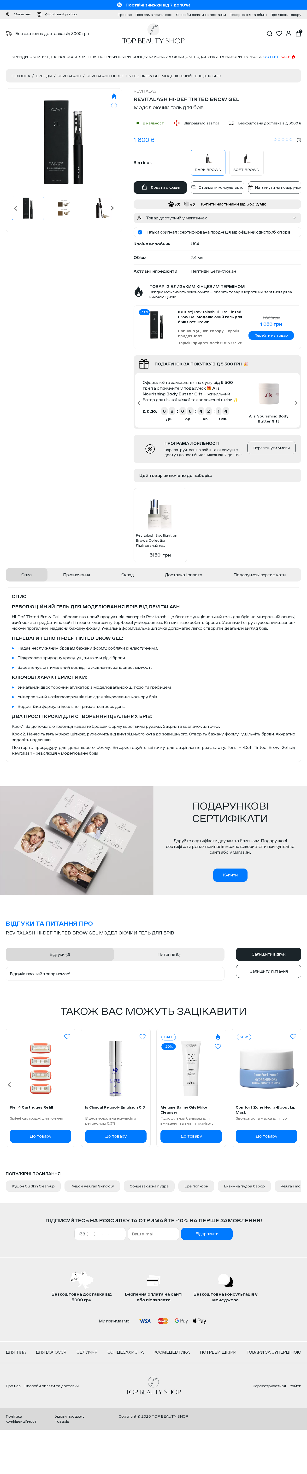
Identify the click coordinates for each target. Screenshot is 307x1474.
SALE (285, 57)
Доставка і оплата (183, 574)
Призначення (76, 574)
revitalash (147, 91)
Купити (230, 875)
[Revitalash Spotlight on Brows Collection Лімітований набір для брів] (160, 512)
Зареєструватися (269, 1386)
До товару (40, 1136)
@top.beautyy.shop (61, 14)
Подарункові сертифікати (260, 574)
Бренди (20, 57)
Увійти (295, 1386)
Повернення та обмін (248, 15)
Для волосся (63, 57)
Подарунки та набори (218, 57)
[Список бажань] (279, 33)
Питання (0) (169, 954)
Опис (26, 574)
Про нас (125, 15)
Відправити (206, 1233)
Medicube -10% (158, 5)
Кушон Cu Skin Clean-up (33, 1186)
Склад (127, 574)
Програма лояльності (154, 15)
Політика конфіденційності (21, 1418)
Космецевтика (172, 1352)
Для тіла (87, 57)
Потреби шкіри (114, 57)
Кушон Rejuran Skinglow (92, 1186)
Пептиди (200, 271)
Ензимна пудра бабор (244, 1186)
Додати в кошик (165, 187)
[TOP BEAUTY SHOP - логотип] (153, 1386)
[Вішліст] (67, 1037)
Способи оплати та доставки (201, 15)
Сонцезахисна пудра (149, 1186)
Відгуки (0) (60, 954)
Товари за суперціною (273, 1352)
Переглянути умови (271, 448)
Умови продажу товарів (69, 1418)
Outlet (271, 57)
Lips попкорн (196, 1186)
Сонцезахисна (148, 57)
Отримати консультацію (221, 187)
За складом (179, 57)
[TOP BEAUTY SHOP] (153, 33)
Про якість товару (286, 15)
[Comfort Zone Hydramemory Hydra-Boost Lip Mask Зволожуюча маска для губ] (266, 1069)
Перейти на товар (271, 335)
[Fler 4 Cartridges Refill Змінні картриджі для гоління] (40, 1069)
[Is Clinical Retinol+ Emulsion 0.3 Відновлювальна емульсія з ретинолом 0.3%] (116, 1069)
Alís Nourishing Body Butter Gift (268, 418)
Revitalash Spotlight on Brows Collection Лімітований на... (156, 540)
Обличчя (39, 57)
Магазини (22, 14)
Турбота (252, 57)
